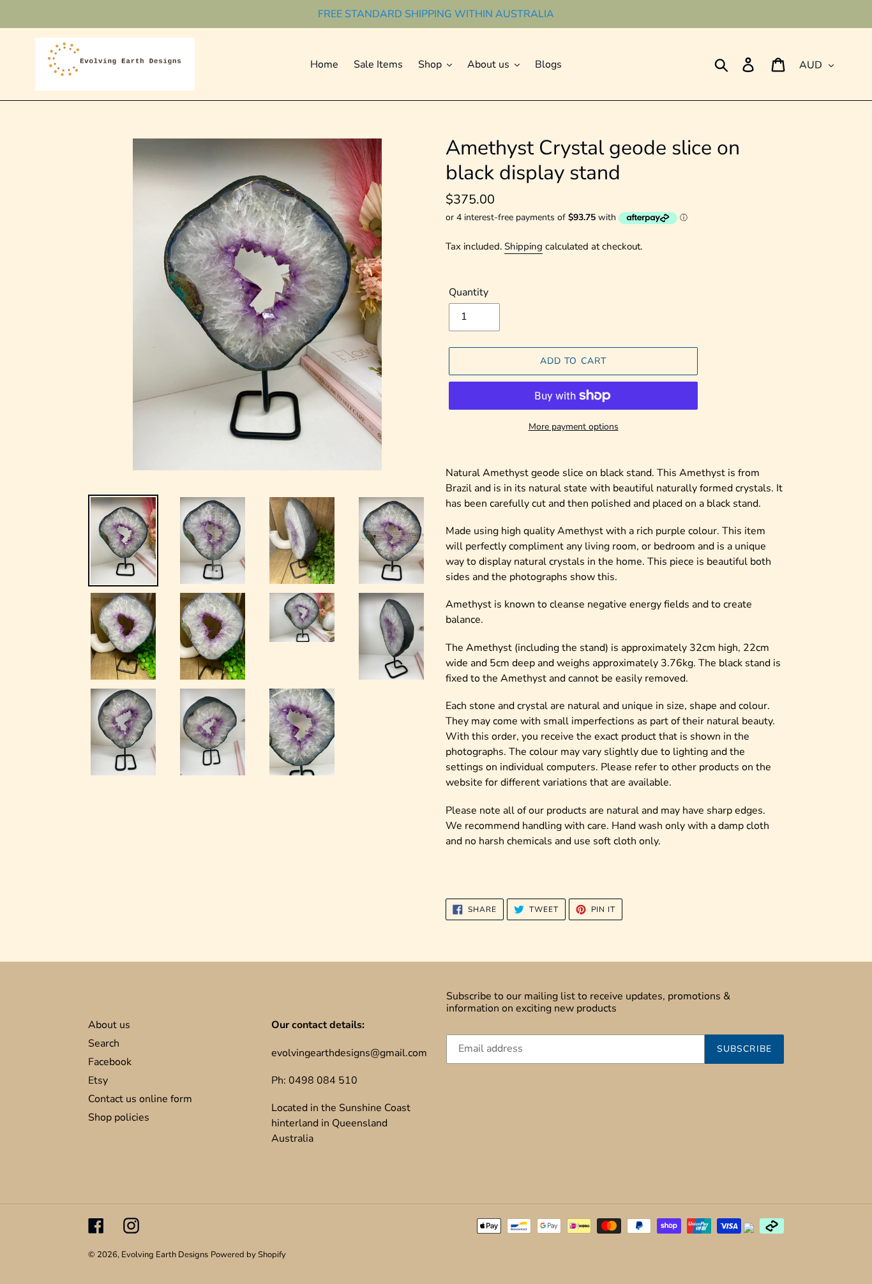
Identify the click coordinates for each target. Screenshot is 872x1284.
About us (109, 1025)
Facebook (110, 1062)
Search (103, 1043)
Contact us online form (140, 1099)
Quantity (468, 292)
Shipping (523, 246)
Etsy (98, 1080)
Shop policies (118, 1117)
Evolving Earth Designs (164, 1254)
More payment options (574, 427)
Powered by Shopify (248, 1254)
